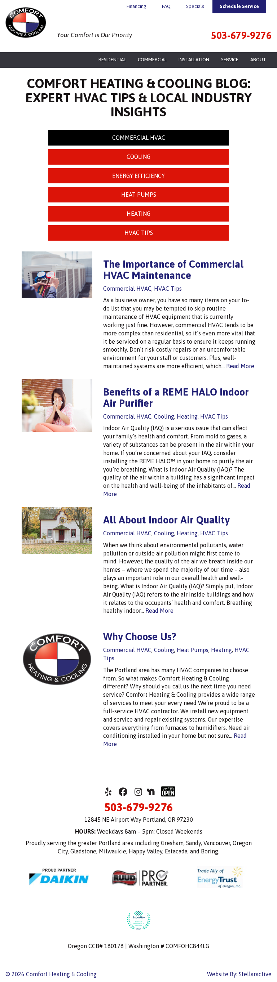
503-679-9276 (241, 35)
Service (229, 59)
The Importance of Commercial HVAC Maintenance (173, 269)
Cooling (138, 156)
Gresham (172, 843)
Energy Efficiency (138, 176)
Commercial (152, 59)
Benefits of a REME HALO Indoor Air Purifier (176, 397)
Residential (112, 59)
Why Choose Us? (139, 636)
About (258, 59)
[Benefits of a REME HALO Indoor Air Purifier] (57, 427)
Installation (194, 59)
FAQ (166, 6)
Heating (138, 213)
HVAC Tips (138, 232)
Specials (195, 6)
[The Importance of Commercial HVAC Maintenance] (57, 294)
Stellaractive (255, 974)
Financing (136, 6)
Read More (240, 366)
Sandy (193, 843)
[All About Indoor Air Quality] (57, 549)
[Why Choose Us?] (57, 690)
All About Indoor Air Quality (166, 520)
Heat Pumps (138, 194)
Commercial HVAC (138, 137)
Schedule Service (239, 6)
